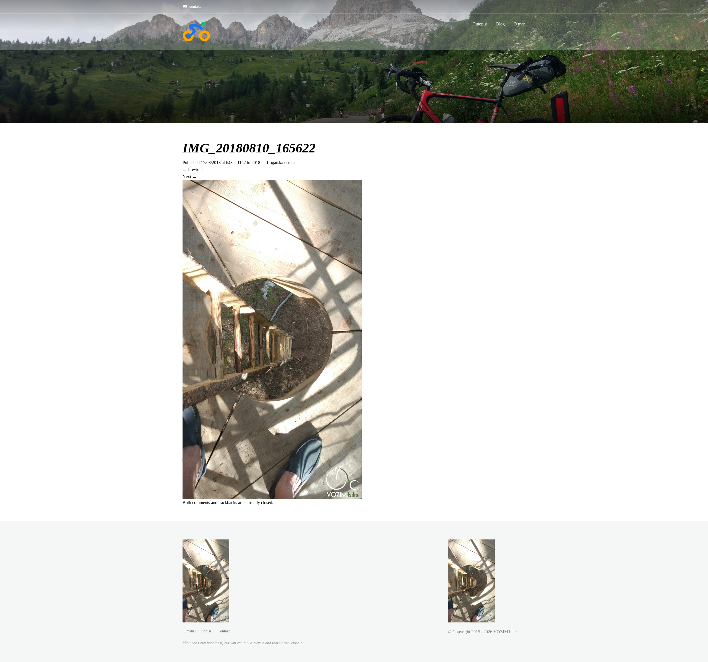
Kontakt (223, 631)
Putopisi (480, 24)
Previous (193, 169)
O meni (520, 24)
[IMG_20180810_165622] (272, 339)
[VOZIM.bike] (196, 32)
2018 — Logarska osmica (273, 162)
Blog (500, 24)
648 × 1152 (236, 162)
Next (190, 176)
